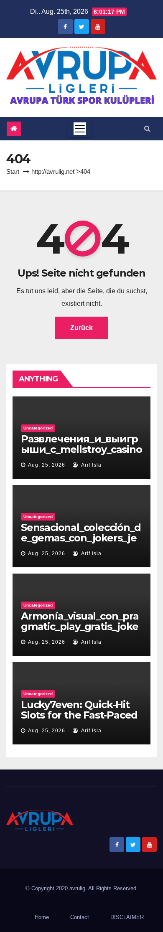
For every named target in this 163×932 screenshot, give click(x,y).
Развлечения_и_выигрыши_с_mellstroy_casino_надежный (81, 449)
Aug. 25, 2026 (46, 465)
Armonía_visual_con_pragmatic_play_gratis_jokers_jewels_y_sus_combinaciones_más (80, 631)
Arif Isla (91, 465)
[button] (147, 128)
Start (12, 171)
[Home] (14, 129)
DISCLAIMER (127, 917)
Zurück (81, 327)
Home (42, 917)
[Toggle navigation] (80, 128)
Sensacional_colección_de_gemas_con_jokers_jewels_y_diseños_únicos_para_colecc (80, 543)
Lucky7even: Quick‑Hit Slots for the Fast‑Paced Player (79, 714)
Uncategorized (38, 428)
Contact (79, 917)
